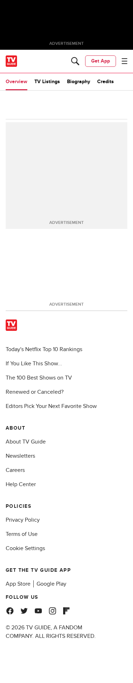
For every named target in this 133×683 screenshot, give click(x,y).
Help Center (21, 484)
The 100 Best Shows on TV (39, 377)
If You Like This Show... (34, 363)
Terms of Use (22, 534)
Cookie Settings (25, 548)
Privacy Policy (23, 519)
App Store (18, 583)
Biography (78, 82)
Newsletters (20, 455)
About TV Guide (26, 441)
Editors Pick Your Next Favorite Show (51, 406)
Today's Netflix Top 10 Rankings (44, 349)
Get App (100, 61)
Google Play (51, 583)
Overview (16, 82)
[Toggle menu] (124, 61)
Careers (15, 470)
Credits (105, 82)
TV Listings (47, 82)
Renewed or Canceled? (34, 392)
